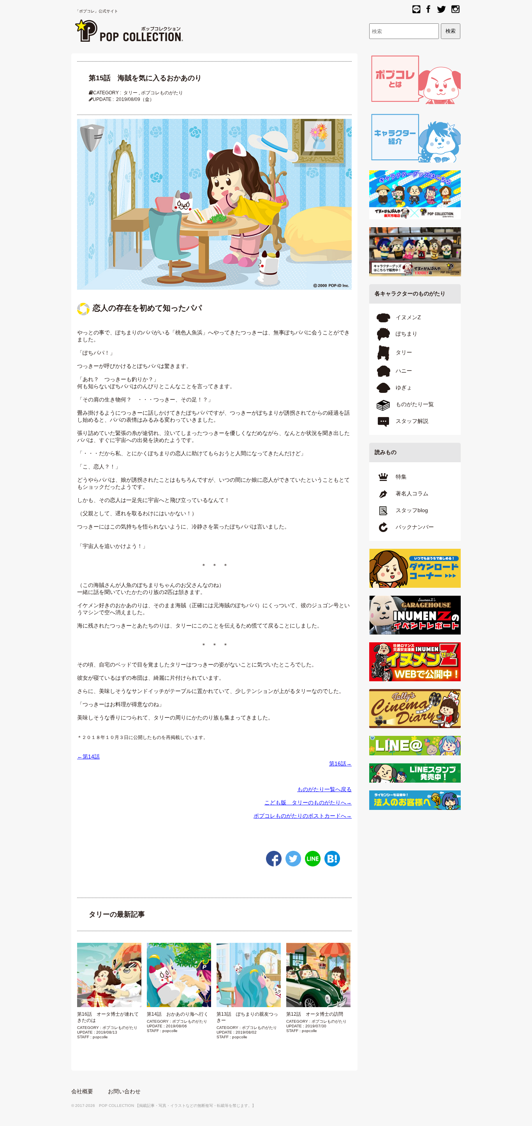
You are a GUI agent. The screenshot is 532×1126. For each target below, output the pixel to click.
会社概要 (82, 1091)
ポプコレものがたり (162, 92)
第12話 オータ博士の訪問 (314, 1014)
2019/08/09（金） (135, 99)
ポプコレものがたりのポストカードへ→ (303, 816)
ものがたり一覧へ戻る (324, 789)
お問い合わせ (124, 1091)
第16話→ (340, 763)
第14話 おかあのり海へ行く (177, 1014)
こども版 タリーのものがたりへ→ (308, 802)
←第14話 (88, 756)
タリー (130, 92)
